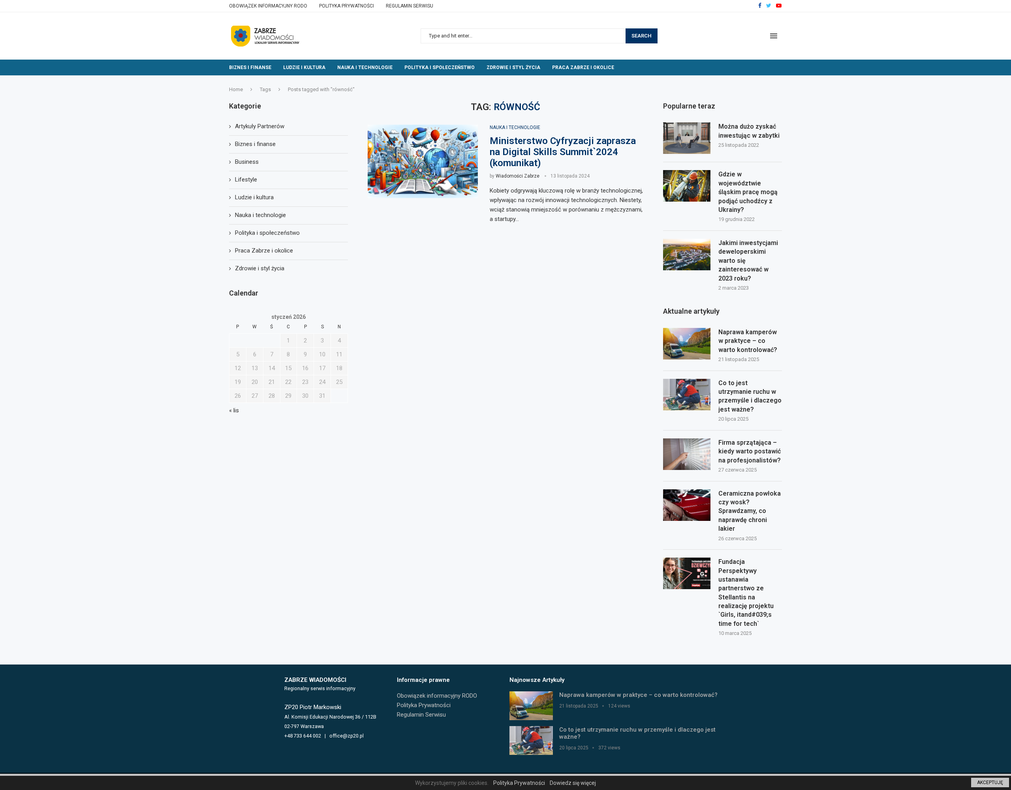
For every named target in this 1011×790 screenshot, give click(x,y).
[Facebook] (760, 5)
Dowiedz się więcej (573, 783)
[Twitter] (769, 5)
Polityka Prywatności (346, 6)
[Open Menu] (773, 35)
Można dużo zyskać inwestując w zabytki (749, 131)
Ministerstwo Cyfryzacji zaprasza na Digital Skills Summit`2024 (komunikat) (563, 151)
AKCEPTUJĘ (990, 782)
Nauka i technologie (365, 67)
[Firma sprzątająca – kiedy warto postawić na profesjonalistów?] (686, 454)
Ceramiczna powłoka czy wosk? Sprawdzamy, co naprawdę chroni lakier (749, 511)
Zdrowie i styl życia (513, 67)
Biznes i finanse (250, 67)
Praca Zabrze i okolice (583, 67)
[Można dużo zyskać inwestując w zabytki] (686, 138)
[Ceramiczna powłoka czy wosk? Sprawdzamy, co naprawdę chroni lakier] (686, 505)
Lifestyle (246, 179)
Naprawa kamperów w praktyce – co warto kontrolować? (747, 341)
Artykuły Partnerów (259, 126)
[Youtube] (779, 5)
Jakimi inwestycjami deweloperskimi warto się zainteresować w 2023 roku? (748, 260)
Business (247, 161)
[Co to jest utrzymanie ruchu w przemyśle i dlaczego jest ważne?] (686, 394)
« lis (234, 410)
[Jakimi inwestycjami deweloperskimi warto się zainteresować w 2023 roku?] (686, 254)
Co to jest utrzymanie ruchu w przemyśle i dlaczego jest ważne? (750, 396)
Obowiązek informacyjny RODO (268, 6)
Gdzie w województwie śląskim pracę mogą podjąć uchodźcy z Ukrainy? (748, 191)
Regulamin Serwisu (409, 6)
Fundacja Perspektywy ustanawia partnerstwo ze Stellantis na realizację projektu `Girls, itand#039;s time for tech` (746, 592)
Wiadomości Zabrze (517, 176)
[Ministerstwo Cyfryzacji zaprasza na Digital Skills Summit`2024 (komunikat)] (423, 161)
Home (236, 89)
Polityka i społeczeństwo (439, 67)
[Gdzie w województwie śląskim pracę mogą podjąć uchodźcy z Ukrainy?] (686, 186)
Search (641, 36)
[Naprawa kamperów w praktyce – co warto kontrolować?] (686, 343)
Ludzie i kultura (304, 67)
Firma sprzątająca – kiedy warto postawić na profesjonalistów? (749, 451)
